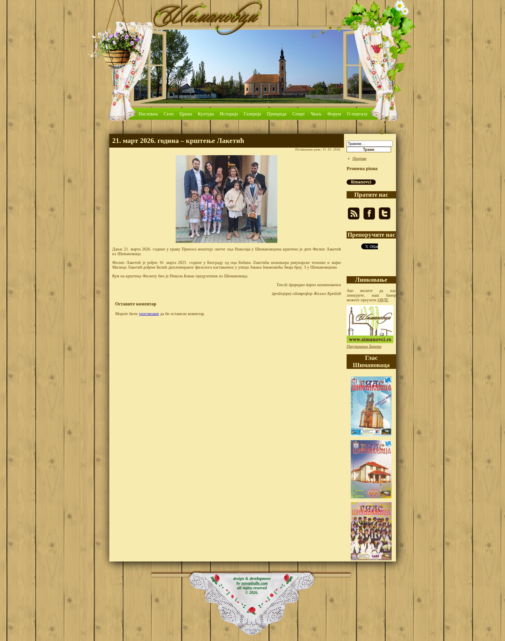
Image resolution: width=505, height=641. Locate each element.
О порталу (357, 113)
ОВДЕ (383, 300)
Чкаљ (316, 113)
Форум (334, 113)
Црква (185, 113)
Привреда (276, 113)
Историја (229, 113)
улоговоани (149, 314)
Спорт (298, 113)
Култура (206, 113)
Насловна (148, 113)
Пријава (359, 158)
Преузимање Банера (364, 346)
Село (169, 113)
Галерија (252, 113)
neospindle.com (254, 583)
